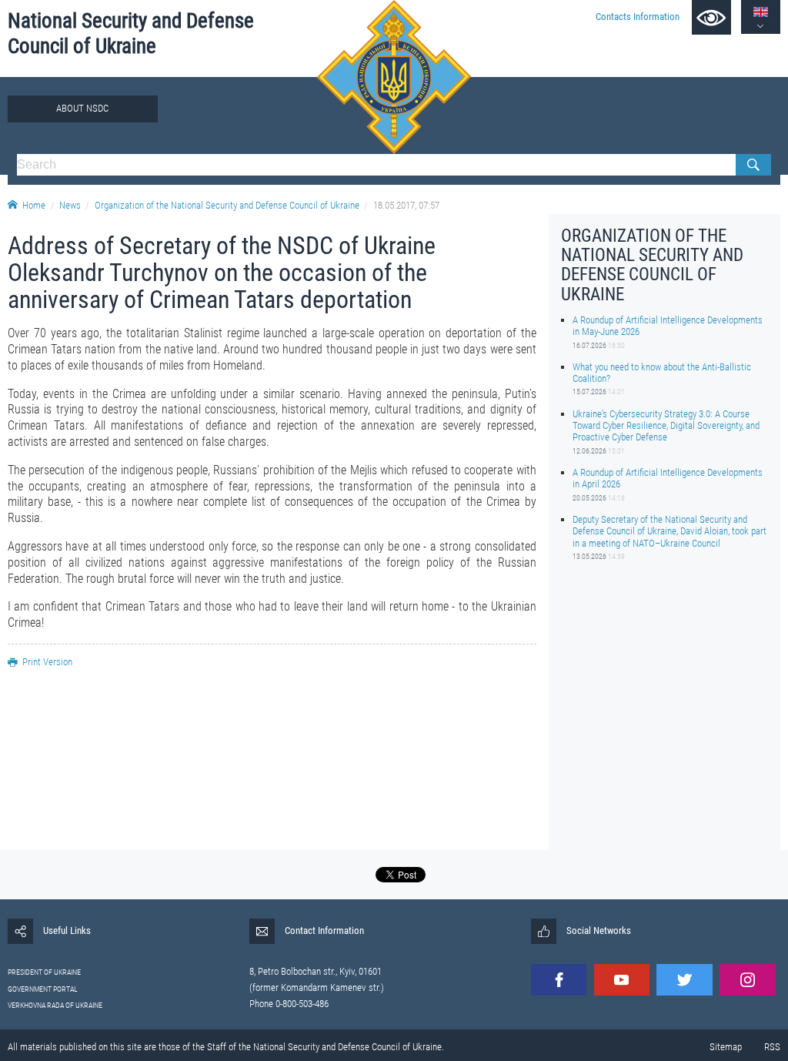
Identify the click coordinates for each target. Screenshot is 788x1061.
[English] (760, 12)
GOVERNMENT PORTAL (43, 989)
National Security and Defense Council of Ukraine (131, 33)
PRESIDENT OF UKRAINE (44, 972)
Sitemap (726, 1047)
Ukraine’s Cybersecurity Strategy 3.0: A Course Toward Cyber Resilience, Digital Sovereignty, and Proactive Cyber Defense (666, 425)
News (70, 205)
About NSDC (82, 108)
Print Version (47, 662)
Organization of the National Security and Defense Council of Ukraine (227, 205)
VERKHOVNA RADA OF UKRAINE (55, 1005)
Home (33, 205)
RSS (772, 1047)
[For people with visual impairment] (711, 17)
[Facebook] (558, 980)
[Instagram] (747, 980)
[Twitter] (684, 980)
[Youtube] (621, 980)
